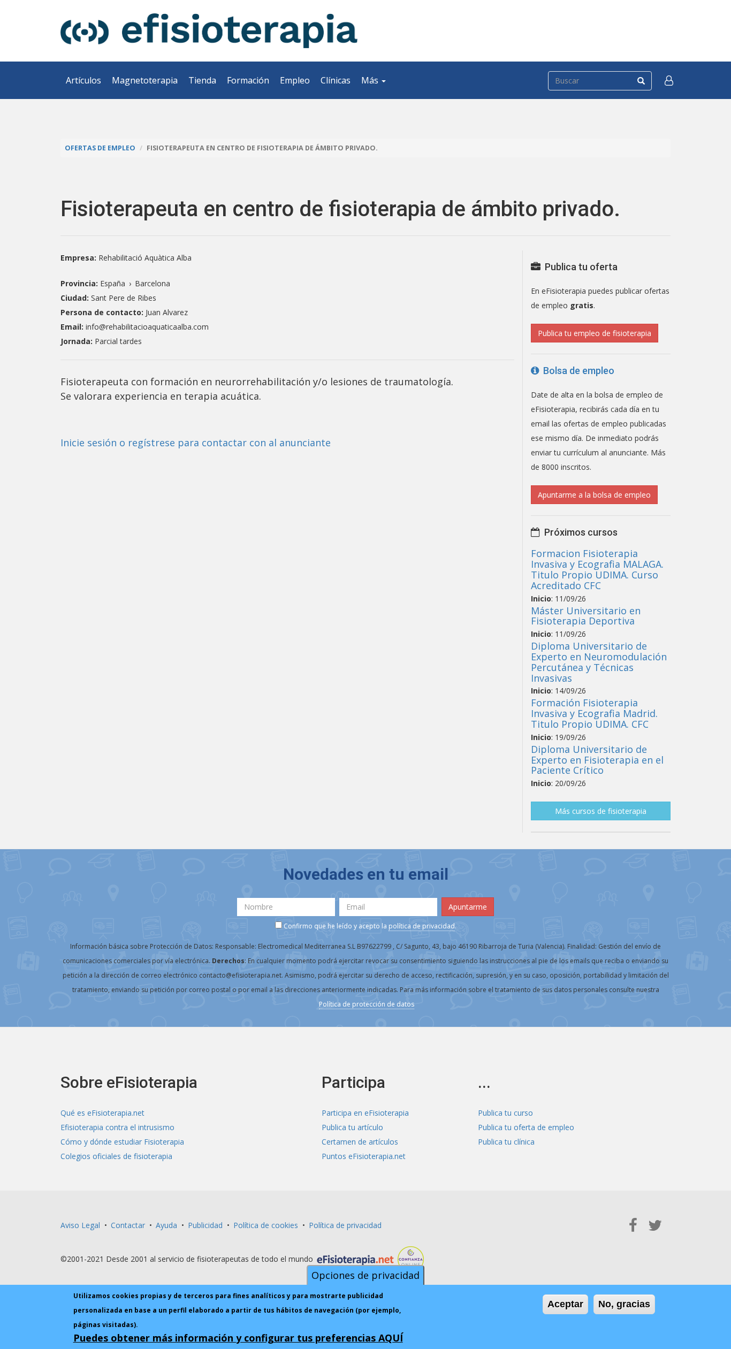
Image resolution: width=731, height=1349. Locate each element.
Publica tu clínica (506, 1142)
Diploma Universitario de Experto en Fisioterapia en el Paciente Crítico (597, 760)
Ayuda (166, 1225)
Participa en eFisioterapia (365, 1113)
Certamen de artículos (360, 1142)
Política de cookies (265, 1225)
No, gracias (624, 1304)
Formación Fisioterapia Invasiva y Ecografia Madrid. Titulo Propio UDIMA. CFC (594, 713)
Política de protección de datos (366, 1004)
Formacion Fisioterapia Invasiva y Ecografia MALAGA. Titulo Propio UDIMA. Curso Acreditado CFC (597, 569)
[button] (669, 80)
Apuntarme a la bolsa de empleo (594, 495)
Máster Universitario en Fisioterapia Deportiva (586, 616)
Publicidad (205, 1225)
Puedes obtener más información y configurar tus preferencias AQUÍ (238, 1337)
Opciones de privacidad (365, 1275)
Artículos (83, 80)
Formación (248, 80)
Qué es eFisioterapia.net (102, 1113)
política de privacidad (422, 926)
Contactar (128, 1225)
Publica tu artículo (352, 1127)
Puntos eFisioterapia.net (364, 1156)
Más (370, 80)
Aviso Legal (80, 1225)
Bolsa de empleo (576, 370)
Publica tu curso (505, 1113)
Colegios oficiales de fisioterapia (116, 1156)
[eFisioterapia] (208, 30)
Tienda (202, 80)
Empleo (295, 80)
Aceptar (565, 1304)
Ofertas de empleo (100, 148)
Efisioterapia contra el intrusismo (117, 1127)
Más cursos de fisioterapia (600, 811)
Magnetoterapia (145, 80)
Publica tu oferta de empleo (526, 1127)
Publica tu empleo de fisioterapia (594, 333)
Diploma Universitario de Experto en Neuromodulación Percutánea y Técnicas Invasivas (599, 661)
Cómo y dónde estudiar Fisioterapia (122, 1142)
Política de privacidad (345, 1225)
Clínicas (336, 80)
